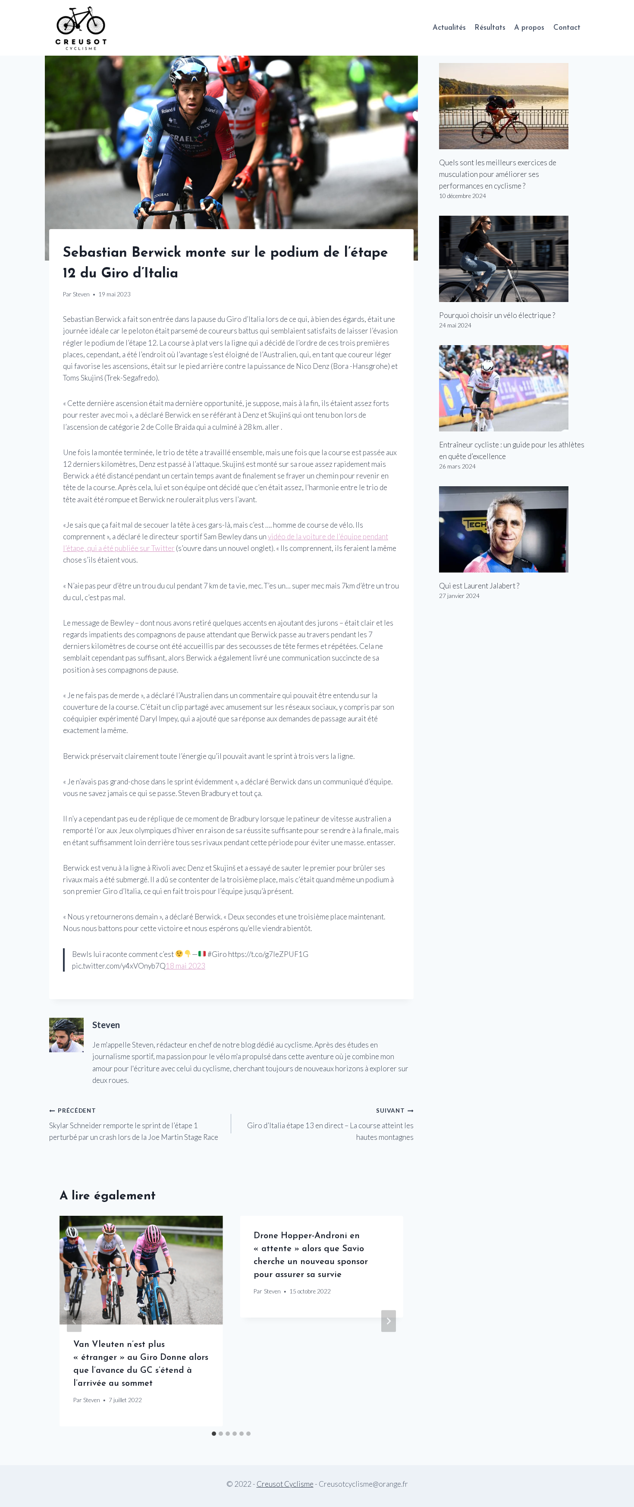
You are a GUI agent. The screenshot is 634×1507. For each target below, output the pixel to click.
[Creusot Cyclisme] (81, 28)
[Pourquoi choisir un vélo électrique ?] (512, 259)
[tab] (214, 1433)
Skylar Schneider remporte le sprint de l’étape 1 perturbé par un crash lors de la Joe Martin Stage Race (133, 1124)
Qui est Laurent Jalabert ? (479, 585)
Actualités (449, 27)
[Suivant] (388, 1321)
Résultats (489, 27)
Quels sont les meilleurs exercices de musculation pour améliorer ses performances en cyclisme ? (497, 174)
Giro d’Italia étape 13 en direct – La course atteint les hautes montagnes (330, 1124)
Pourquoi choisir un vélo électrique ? (497, 315)
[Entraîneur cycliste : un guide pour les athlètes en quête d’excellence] (512, 388)
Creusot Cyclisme (285, 1483)
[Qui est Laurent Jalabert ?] (512, 529)
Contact (567, 27)
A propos (529, 27)
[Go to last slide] (74, 1321)
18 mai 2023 (185, 965)
